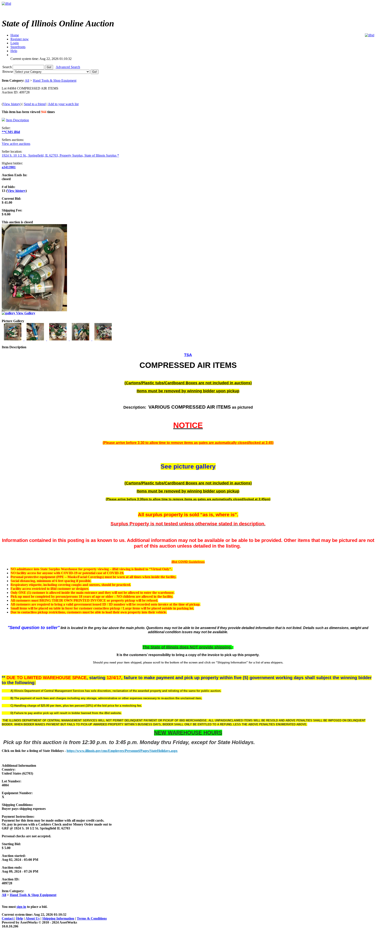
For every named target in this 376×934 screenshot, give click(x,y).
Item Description (17, 120)
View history (11, 104)
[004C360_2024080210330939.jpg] (81, 339)
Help (19, 918)
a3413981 (9, 167)
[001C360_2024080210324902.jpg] (13, 339)
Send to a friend (35, 104)
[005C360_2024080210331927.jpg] (103, 339)
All (27, 80)
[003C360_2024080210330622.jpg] (58, 339)
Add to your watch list (63, 104)
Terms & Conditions (92, 918)
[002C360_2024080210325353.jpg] (35, 339)
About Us (32, 918)
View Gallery (25, 313)
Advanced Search (68, 67)
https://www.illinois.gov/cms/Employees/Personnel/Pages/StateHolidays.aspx (122, 751)
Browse (8, 71)
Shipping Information (58, 918)
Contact (8, 918)
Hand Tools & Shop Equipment (54, 80)
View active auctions (16, 144)
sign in (21, 907)
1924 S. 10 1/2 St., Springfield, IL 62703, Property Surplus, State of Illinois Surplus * (60, 155)
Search (7, 67)
